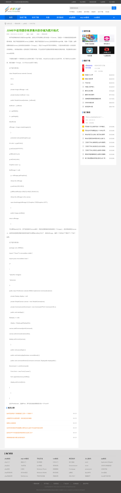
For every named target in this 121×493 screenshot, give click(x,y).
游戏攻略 (91, 123)
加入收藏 (112, 2)
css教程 (97, 17)
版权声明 (85, 483)
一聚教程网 (17, 23)
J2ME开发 (32, 23)
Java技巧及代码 (106, 476)
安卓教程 (39, 462)
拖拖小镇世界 (89, 79)
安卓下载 (100, 12)
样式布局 (55, 472)
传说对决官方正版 (100, 65)
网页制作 (72, 458)
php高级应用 (8, 476)
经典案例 (55, 469)
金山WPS (88, 472)
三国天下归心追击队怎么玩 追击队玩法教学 (98, 146)
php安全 (7, 465)
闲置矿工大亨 (89, 75)
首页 (11, 17)
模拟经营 (111, 75)
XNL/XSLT (72, 476)
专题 (47, 17)
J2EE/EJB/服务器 (106, 465)
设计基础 (71, 462)
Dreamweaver (73, 465)
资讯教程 (60, 17)
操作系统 (86, 12)
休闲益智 (111, 91)
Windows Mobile (42, 472)
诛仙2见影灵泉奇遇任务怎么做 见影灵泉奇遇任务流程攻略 (102, 138)
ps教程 (74, 2)
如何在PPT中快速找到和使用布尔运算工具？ (20, 432)
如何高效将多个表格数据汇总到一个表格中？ (20, 413)
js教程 (71, 472)
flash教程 (82, 2)
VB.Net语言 (24, 472)
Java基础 (104, 472)
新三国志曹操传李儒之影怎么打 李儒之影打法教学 (100, 158)
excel (86, 465)
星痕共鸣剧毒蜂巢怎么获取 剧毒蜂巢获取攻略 (98, 154)
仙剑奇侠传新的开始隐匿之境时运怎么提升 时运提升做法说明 (25, 428)
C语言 (22, 469)
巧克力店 (87, 83)
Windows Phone (42, 469)
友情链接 (76, 483)
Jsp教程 (102, 2)
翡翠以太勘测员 (11, 423)
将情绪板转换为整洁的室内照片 (16, 437)
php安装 (7, 469)
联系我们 (56, 483)
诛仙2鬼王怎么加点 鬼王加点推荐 (95, 134)
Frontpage (72, 469)
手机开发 (40, 458)
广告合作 (66, 483)
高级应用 (55, 476)
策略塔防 (111, 102)
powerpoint (88, 469)
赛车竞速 (111, 95)
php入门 (7, 462)
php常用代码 (8, 472)
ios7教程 (39, 465)
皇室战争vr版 (89, 106)
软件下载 (35, 17)
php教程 (72, 17)
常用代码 (55, 465)
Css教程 (79, 12)
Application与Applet (107, 462)
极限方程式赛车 (89, 94)
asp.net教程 (84, 17)
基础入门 (23, 462)
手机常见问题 (41, 476)
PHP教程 (72, 12)
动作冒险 (100, 71)
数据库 (94, 12)
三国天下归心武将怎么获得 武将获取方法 (97, 150)
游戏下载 (23, 17)
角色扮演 (111, 87)
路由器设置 (93, 2)
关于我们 (46, 483)
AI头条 (107, 12)
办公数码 (88, 458)
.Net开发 (23, 465)
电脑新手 (87, 476)
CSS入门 (55, 462)
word (86, 462)
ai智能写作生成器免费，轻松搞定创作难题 (19, 418)
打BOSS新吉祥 (89, 102)
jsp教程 (25, 23)
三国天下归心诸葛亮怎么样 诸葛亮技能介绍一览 (99, 142)
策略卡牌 (111, 106)
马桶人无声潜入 (89, 87)
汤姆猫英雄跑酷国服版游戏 (93, 98)
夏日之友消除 (89, 90)
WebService (24, 476)
